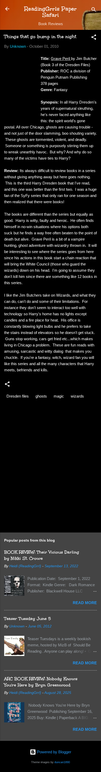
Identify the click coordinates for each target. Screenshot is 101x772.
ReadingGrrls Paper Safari (50, 12)
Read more (85, 602)
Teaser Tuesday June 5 (27, 618)
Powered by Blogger (53, 752)
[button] (94, 38)
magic (59, 396)
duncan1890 (62, 762)
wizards (77, 396)
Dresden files (17, 396)
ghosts (41, 396)
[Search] (94, 10)
